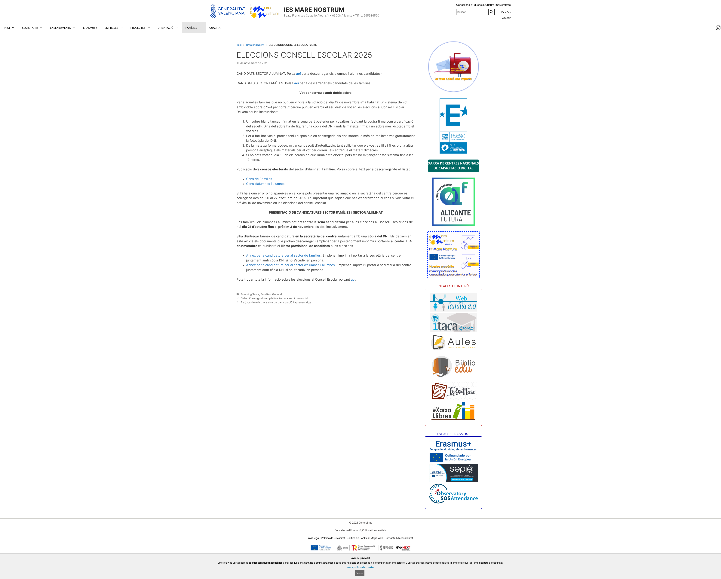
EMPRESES (111, 27)
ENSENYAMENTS (60, 27)
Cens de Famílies (259, 179)
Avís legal (313, 538)
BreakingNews (255, 44)
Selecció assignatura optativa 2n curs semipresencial (274, 298)
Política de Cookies (358, 538)
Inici (239, 44)
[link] (718, 28)
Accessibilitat (405, 538)
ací (299, 73)
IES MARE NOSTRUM (314, 9)
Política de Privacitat (333, 538)
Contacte (390, 538)
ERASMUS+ (90, 27)
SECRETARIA (30, 27)
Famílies (266, 294)
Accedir (506, 18)
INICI (7, 27)
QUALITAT (215, 27)
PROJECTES (138, 27)
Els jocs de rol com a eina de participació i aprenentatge (276, 302)
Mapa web (377, 538)
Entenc (359, 573)
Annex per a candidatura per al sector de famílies (283, 255)
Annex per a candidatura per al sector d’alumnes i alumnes (290, 265)
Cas (509, 12)
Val (503, 12)
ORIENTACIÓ (165, 27)
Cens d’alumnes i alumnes (265, 184)
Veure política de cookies (360, 567)
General (277, 294)
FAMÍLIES (191, 27)
